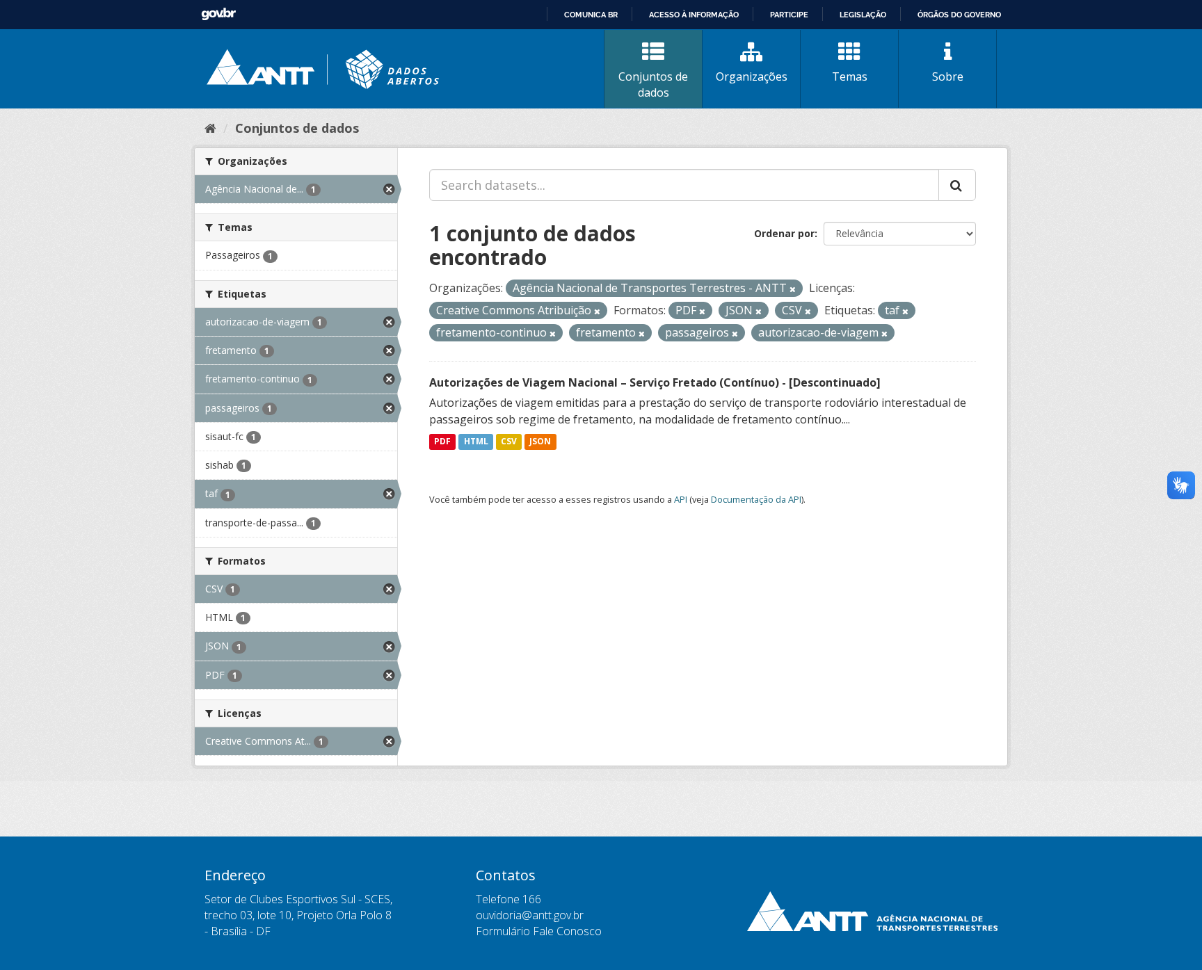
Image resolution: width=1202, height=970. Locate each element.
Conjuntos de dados (653, 84)
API (680, 499)
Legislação (863, 14)
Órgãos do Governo (959, 14)
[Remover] (793, 289)
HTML (476, 442)
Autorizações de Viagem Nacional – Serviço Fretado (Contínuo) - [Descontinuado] (655, 382)
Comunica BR (591, 14)
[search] (957, 185)
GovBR (218, 14)
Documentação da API (756, 499)
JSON (540, 442)
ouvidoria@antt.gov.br (530, 915)
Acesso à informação (694, 14)
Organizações (751, 76)
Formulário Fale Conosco (539, 931)
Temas (849, 76)
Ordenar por (784, 233)
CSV (509, 442)
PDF (442, 442)
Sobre (947, 76)
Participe (789, 14)
